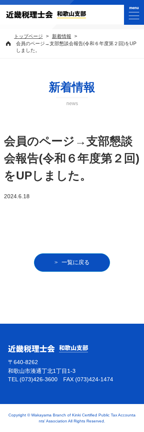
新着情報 (61, 36)
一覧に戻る (76, 262)
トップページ (28, 36)
